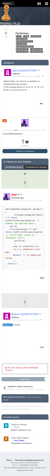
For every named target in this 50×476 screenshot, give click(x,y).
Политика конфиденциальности (29, 460)
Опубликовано (25, 200)
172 (20, 194)
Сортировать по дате (14, 167)
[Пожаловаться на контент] (43, 76)
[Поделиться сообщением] (43, 70)
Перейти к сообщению (25, 151)
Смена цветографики (20, 437)
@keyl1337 (7, 325)
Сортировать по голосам (35, 167)
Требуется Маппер (19, 424)
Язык (8, 460)
